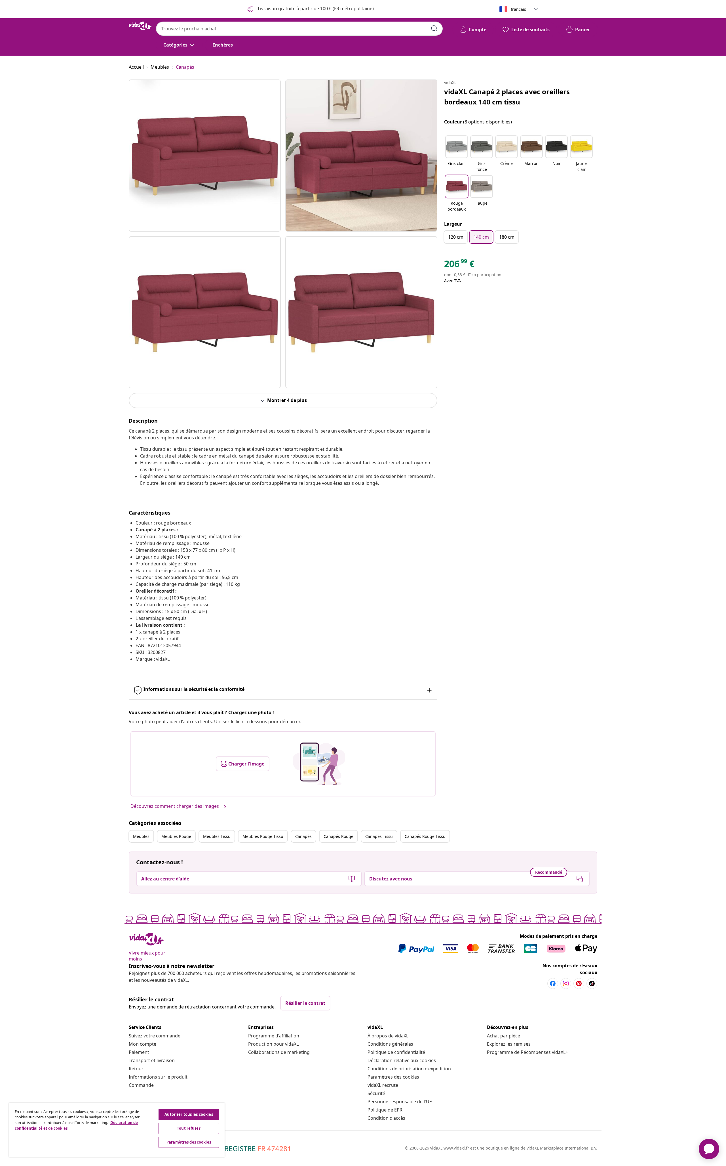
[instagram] (566, 983)
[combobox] (299, 29)
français (518, 9)
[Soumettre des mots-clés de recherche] (434, 28)
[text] (459, 265)
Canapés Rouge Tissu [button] (425, 836)
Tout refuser (189, 1128)
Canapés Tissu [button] (379, 836)
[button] (456, 154)
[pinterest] (579, 983)
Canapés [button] (303, 836)
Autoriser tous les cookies (188, 1114)
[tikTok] (592, 983)
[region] (117, 1130)
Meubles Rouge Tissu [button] (262, 836)
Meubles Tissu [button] (217, 836)
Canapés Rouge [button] (338, 836)
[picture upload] (319, 764)
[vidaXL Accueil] (140, 26)
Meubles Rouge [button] (176, 836)
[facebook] (553, 983)
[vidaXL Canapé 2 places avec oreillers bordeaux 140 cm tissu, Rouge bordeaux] (204, 155)
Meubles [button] (141, 836)
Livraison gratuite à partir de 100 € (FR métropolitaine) (315, 8)
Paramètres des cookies (393, 1077)
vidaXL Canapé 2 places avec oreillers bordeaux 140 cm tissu (507, 96)
